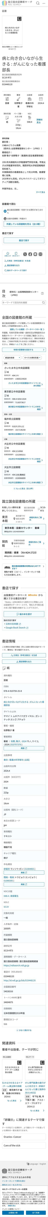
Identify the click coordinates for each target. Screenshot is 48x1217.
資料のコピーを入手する (12, 1184)
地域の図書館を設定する (23, 349)
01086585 (8, 880)
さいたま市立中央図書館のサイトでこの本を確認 (24, 384)
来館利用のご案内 (35, 518)
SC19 (6, 906)
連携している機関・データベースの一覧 (26, 329)
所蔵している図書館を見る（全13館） (24, 223)
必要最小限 (13, 1212)
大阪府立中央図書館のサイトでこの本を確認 (24, 460)
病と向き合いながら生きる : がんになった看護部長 (24, 703)
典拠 (22, 748)
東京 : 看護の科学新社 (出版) (17, 759)
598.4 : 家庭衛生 (11, 895)
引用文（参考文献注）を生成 (18, 260)
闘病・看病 (9, 877)
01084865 (29, 868)
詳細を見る (40, 121)
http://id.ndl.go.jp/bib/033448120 (20, 980)
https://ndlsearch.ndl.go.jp (16, 965)
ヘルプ (17, 344)
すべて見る (40, 192)
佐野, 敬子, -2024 (18, 741)
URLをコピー (16, 256)
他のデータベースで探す (17, 270)
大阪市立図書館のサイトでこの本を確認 (24, 482)
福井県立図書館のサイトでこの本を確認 (24, 434)
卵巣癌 (7, 868)
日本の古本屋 (12, 623)
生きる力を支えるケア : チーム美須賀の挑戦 (12, 1084)
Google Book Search (16, 627)
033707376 (16, 744)
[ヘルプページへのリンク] (15, 48)
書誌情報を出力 (13, 265)
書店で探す (24, 240)
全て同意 (35, 1212)
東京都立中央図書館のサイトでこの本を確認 (24, 407)
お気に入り (8, 256)
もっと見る (11, 1100)
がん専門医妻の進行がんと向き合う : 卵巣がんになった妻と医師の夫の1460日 (35, 1087)
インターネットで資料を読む (13, 1181)
